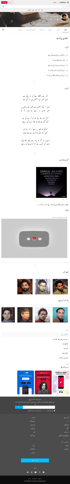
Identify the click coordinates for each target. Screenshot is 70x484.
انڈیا (47, 19)
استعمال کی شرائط (34, 478)
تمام (66, 30)
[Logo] (62, 3)
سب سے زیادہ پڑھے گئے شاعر (60, 339)
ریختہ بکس (33, 452)
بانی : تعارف (32, 425)
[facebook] (43, 472)
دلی (49, 19)
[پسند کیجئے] (46, 16)
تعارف (58, 30)
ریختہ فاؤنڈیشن (32, 421)
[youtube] (35, 472)
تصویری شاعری (31, 30)
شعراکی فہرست (64, 335)
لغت (36, 10)
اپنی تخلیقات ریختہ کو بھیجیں (64, 435)
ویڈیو (20, 30)
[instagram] (31, 472)
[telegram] (27, 472)
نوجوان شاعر (65, 353)
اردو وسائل (66, 432)
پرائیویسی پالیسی (44, 410)
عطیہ (68, 421)
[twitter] (39, 472)
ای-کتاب (29, 10)
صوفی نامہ (67, 445)
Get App (4, 2)
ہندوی (34, 445)
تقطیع (68, 428)
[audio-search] (3, 6)
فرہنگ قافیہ (66, 425)
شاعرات (66, 348)
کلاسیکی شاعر (65, 344)
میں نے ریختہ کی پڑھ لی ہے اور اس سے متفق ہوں (40, 410)
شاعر (42, 10)
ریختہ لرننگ (66, 449)
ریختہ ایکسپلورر (32, 435)
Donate (10, 2)
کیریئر (34, 432)
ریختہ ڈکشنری (32, 449)
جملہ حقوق (29, 478)
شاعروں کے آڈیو (63, 358)
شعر (42, 30)
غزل (50, 30)
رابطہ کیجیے (33, 428)
